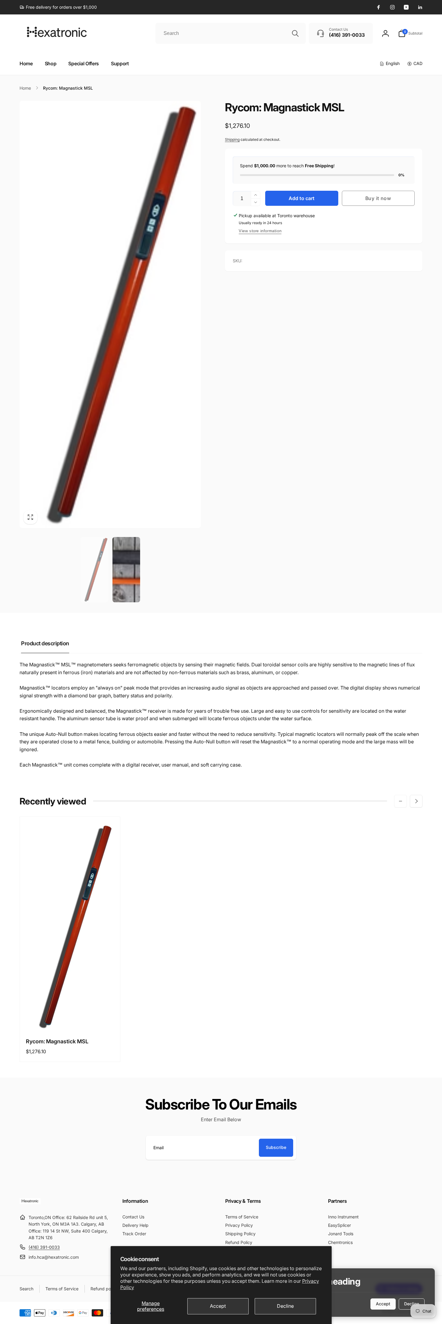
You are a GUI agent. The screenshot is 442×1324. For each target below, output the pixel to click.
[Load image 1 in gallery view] (94, 569)
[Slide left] (400, 801)
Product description (45, 643)
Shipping (232, 139)
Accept (218, 1306)
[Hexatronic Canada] (30, 1202)
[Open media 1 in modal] (110, 314)
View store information (260, 231)
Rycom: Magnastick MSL (57, 1041)
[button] (410, 33)
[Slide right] (416, 801)
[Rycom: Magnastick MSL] (70, 1019)
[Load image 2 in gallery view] (126, 569)
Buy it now (378, 198)
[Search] (295, 33)
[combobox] (230, 33)
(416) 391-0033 (44, 1247)
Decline (285, 1306)
